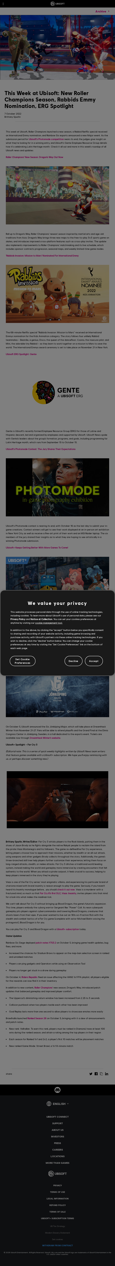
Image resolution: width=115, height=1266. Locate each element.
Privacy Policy (17, 619)
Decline (73, 660)
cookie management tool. (49, 622)
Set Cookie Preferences (22, 661)
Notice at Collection (41, 619)
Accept (94, 660)
